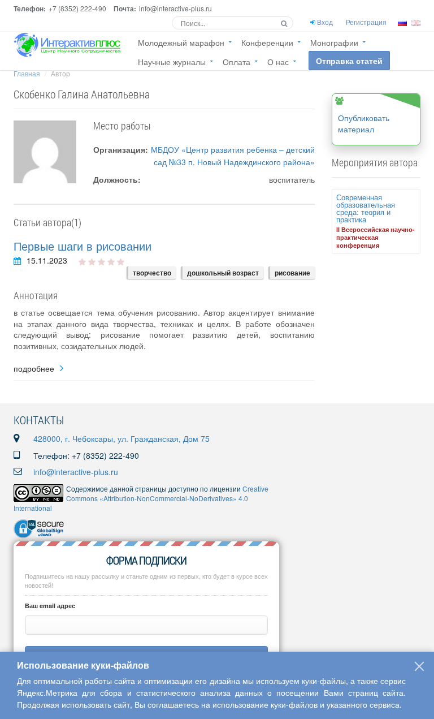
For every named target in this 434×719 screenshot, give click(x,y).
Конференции (267, 42)
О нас (278, 61)
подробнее (34, 368)
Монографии (334, 42)
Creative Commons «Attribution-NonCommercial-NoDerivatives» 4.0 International (141, 498)
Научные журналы (172, 61)
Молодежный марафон (181, 42)
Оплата (236, 61)
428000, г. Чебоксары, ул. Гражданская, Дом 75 (121, 438)
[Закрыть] (419, 666)
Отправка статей (349, 60)
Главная (27, 73)
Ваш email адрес (50, 605)
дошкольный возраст (223, 273)
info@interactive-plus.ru (75, 471)
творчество (152, 273)
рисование (292, 273)
